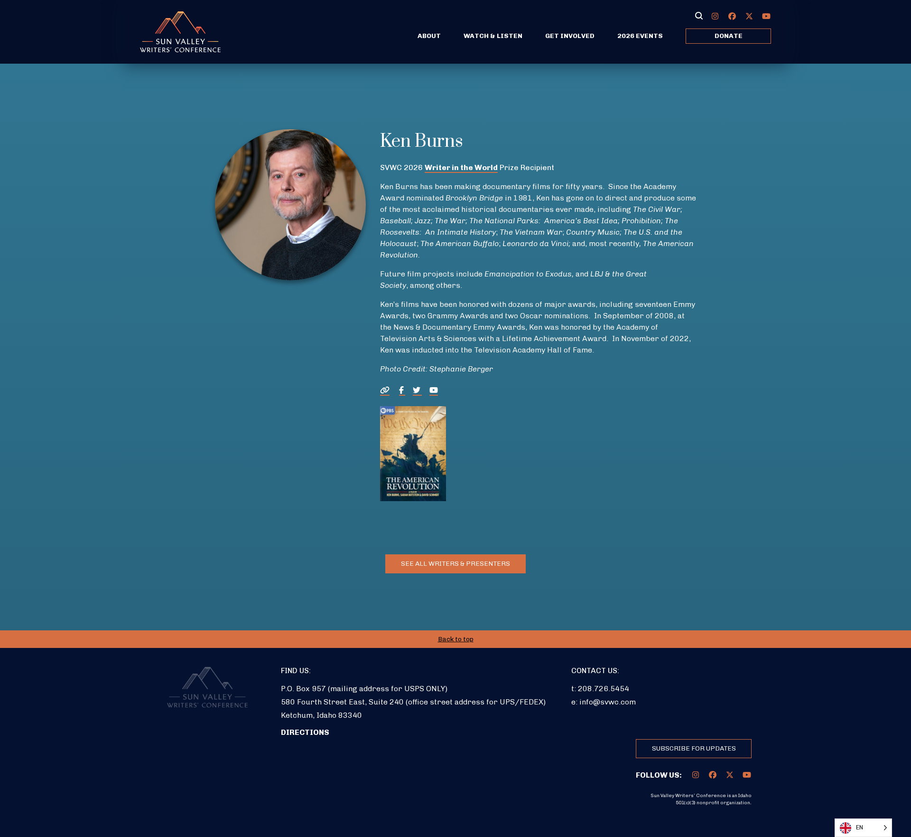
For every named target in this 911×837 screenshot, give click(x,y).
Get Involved (570, 36)
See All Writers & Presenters (455, 564)
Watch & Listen (493, 36)
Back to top (456, 639)
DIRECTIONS (305, 732)
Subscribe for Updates (694, 748)
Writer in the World (461, 167)
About (429, 36)
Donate (729, 36)
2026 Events (640, 36)
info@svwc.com (607, 701)
